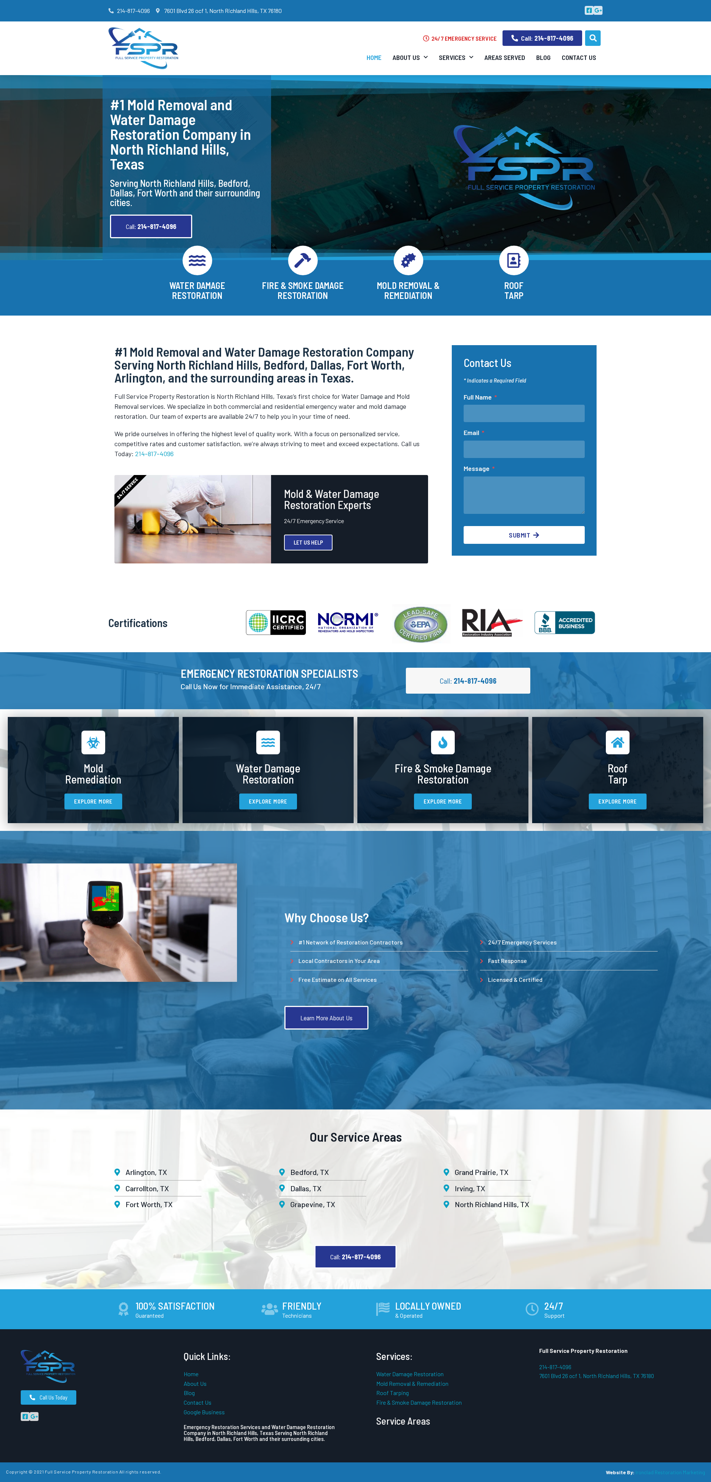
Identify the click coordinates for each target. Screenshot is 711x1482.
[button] (593, 38)
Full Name (478, 397)
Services (452, 57)
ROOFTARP (514, 290)
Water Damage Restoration (197, 290)
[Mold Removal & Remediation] (408, 260)
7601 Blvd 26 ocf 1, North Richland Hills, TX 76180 (596, 1375)
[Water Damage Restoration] (197, 260)
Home (374, 57)
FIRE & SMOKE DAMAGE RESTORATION (303, 290)
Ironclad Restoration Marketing (670, 1472)
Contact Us (579, 57)
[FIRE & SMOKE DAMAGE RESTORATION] (303, 260)
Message (477, 468)
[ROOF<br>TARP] (514, 260)
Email (472, 432)
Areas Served (504, 57)
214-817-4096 (154, 453)
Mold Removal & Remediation (408, 290)
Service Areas (403, 1421)
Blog (543, 57)
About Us (406, 57)
